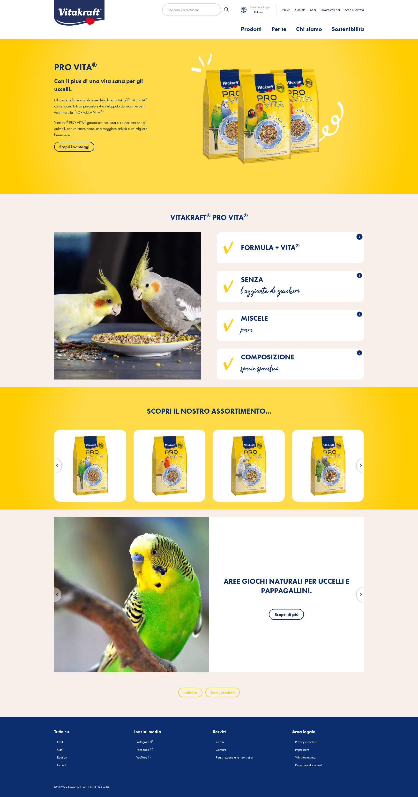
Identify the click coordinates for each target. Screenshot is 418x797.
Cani (60, 749)
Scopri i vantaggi (74, 146)
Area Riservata (354, 10)
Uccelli (61, 765)
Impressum (302, 749)
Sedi (313, 10)
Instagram (143, 742)
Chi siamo (309, 29)
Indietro (190, 692)
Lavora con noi (330, 10)
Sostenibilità (348, 29)
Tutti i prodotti (222, 692)
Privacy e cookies (306, 742)
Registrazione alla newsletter (234, 757)
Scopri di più (287, 614)
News (286, 10)
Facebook (143, 749)
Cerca (220, 742)
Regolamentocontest (308, 765)
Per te (278, 29)
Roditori (62, 757)
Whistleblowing (305, 757)
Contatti (300, 10)
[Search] (226, 9)
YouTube (142, 757)
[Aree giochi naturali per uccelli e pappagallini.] (131, 594)
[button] (54, 465)
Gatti (60, 742)
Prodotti (251, 29)
